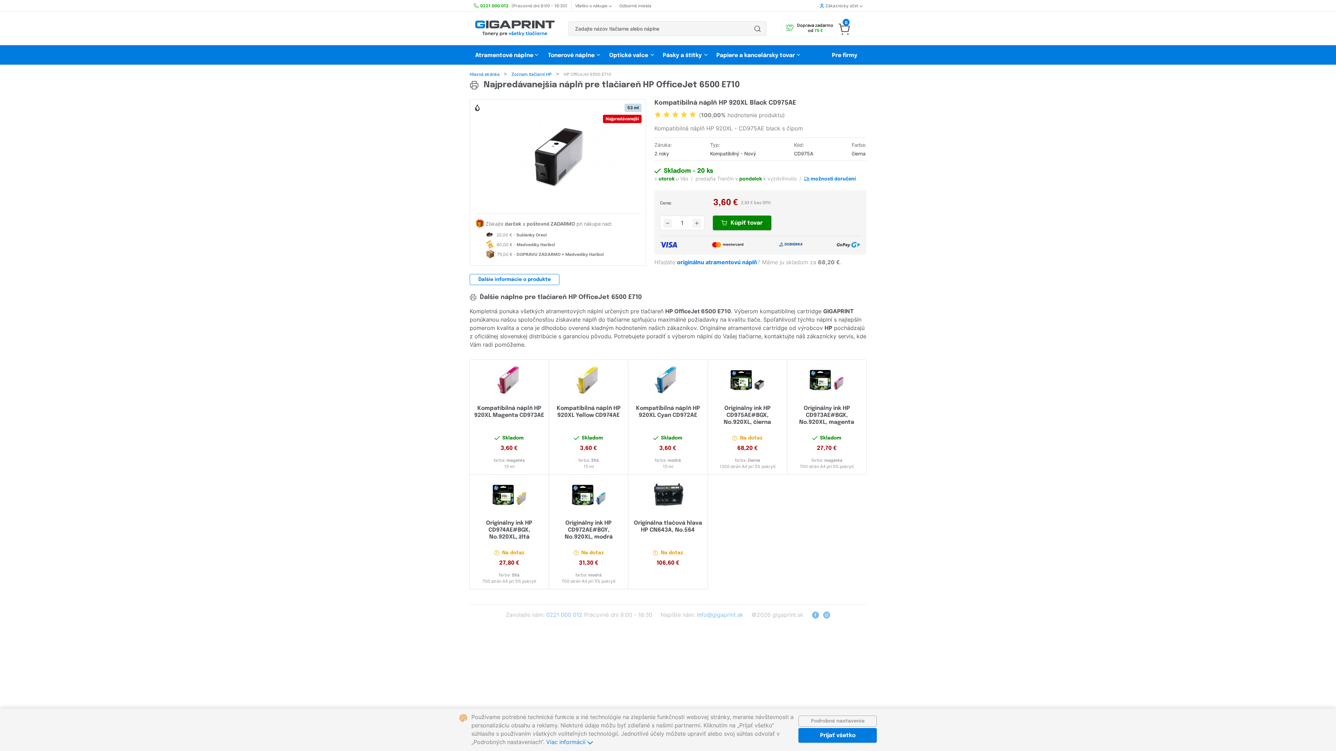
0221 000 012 (564, 614)
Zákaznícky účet (841, 5)
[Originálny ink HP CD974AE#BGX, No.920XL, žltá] (509, 494)
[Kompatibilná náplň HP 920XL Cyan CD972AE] (668, 380)
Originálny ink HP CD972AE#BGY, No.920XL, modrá (589, 530)
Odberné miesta (635, 5)
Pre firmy (844, 55)
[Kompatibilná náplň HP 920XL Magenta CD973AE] (509, 380)
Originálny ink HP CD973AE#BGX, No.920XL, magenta (826, 415)
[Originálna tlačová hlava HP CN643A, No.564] (668, 494)
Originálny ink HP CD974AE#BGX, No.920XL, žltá (509, 530)
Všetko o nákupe (591, 5)
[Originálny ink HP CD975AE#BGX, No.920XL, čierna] (747, 380)
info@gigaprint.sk (720, 614)
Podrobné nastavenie (838, 721)
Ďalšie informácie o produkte (514, 279)
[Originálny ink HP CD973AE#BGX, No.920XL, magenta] (827, 380)
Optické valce (628, 55)
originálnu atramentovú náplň (717, 262)
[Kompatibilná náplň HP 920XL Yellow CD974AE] (588, 380)
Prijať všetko (838, 735)
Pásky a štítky (682, 55)
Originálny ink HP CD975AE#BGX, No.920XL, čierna (747, 415)
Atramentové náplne (504, 55)
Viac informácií (566, 741)
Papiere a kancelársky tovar (756, 55)
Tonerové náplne (571, 55)
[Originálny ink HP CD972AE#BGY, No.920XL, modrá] (588, 494)
